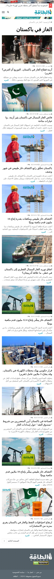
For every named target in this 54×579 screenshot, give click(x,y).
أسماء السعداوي (45, 165)
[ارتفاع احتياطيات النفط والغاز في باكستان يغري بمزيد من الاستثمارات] (27, 502)
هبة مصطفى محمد (45, 114)
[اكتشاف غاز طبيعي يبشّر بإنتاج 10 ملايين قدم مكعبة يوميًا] (27, 451)
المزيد (6, 80)
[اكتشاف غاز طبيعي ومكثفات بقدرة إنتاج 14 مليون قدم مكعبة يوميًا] (27, 198)
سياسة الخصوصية (18, 572)
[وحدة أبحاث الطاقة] (27, 18)
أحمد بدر (48, 66)
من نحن (39, 572)
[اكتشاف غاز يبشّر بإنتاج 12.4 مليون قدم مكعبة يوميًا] (27, 300)
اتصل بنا (30, 572)
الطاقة (15, 576)
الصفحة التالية (13, 541)
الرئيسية (46, 22)
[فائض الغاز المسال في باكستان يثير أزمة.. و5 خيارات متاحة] (27, 97)
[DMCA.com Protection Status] (40, 563)
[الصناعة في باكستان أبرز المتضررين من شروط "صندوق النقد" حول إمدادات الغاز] (27, 401)
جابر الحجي (47, 367)
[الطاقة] (43, 12)
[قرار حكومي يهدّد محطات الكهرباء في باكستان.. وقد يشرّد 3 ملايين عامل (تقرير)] (27, 350)
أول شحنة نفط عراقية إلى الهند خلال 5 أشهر (30, 6)
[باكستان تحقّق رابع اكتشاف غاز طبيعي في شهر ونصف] (27, 148)
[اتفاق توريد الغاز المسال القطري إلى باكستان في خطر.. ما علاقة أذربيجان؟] (27, 249)
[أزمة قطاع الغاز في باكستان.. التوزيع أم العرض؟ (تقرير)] (27, 49)
